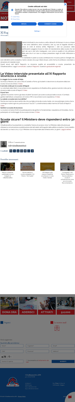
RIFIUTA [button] (23, 24)
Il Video (20, 84)
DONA (69, 2)
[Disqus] (37, 217)
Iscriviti (63, 361)
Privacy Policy (22, 396)
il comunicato (21, 66)
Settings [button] (37, 31)
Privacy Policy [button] (16, 19)
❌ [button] (65, 4)
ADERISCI (69, 8)
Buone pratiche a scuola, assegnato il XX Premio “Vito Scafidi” (27, 174)
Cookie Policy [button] (16, 16)
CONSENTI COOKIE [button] (50, 24)
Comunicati (5, 14)
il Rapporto (35, 66)
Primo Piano (4, 27)
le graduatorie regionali (53, 66)
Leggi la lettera (66, 129)
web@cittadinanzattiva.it (17, 145)
